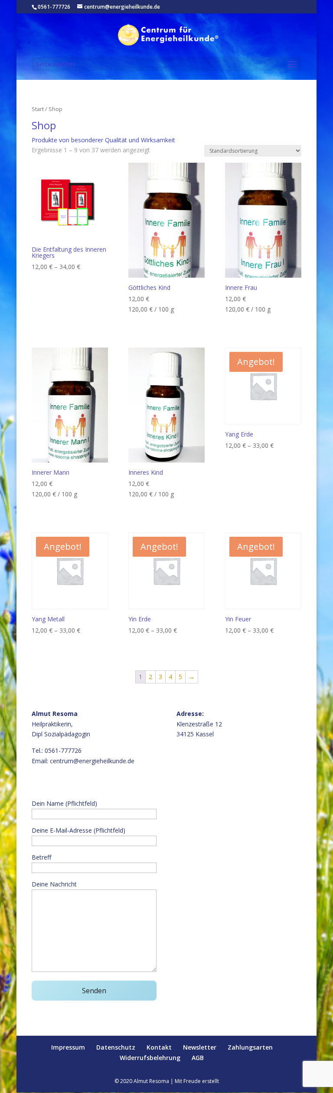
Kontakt (159, 1047)
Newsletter (199, 1047)
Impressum (68, 1047)
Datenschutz (115, 1047)
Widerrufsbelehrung (150, 1058)
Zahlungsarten (250, 1047)
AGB (198, 1058)
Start (38, 109)
